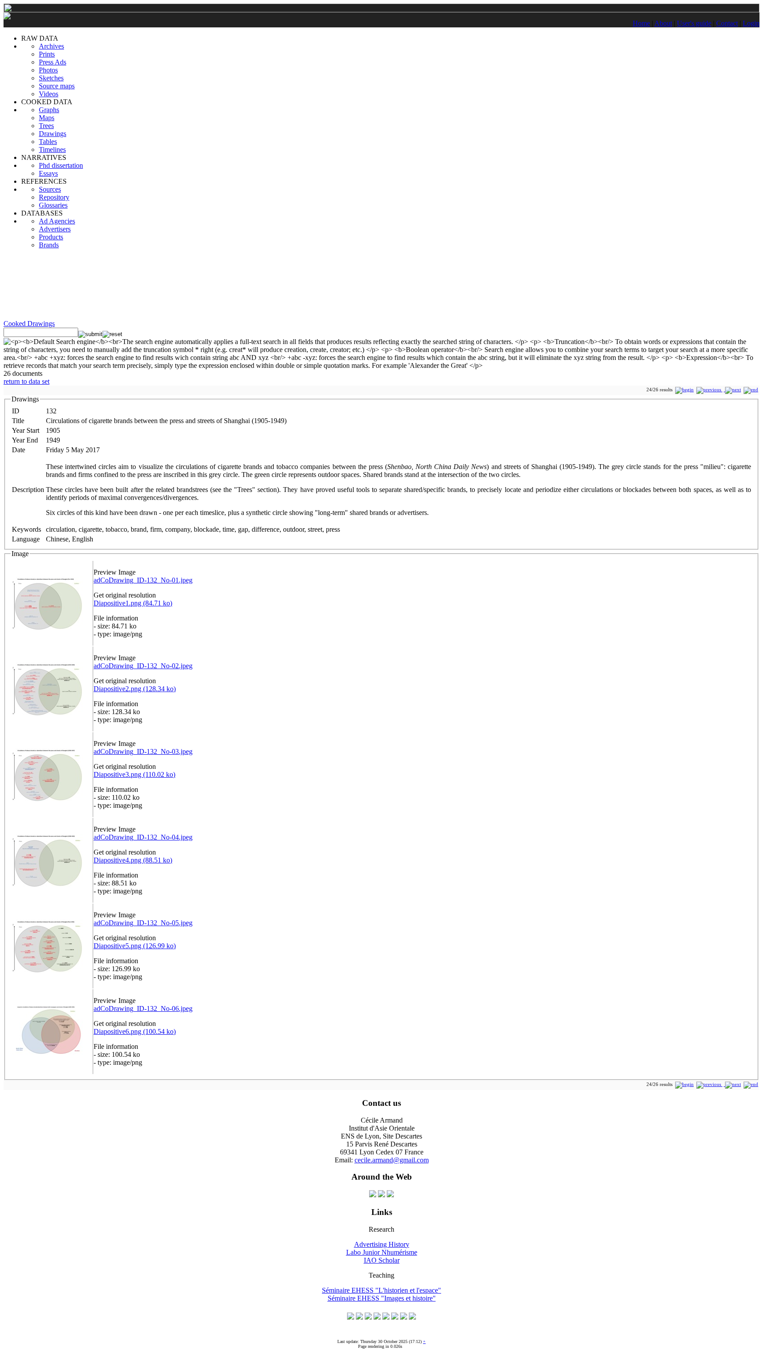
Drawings (52, 133)
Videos (48, 94)
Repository (54, 197)
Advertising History (381, 1244)
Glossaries (53, 205)
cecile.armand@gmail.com (392, 1160)
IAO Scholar (382, 1260)
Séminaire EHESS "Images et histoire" (382, 1298)
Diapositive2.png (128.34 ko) (135, 688)
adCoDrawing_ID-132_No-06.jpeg (143, 1008)
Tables (48, 141)
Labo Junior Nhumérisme (381, 1252)
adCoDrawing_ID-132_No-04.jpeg (143, 837)
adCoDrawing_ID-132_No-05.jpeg (143, 923)
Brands (49, 245)
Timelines (52, 149)
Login (751, 23)
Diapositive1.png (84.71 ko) (133, 603)
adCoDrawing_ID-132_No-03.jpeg (143, 751)
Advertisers (55, 229)
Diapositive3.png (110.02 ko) (134, 774)
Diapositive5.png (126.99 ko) (135, 946)
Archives (51, 46)
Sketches (51, 78)
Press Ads (52, 62)
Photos (48, 70)
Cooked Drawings (29, 323)
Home (641, 23)
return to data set (26, 381)
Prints (47, 54)
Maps (46, 117)
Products (51, 237)
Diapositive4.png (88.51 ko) (133, 860)
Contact (727, 23)
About (663, 23)
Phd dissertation (61, 165)
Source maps (57, 86)
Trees (46, 125)
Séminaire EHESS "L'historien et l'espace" (381, 1290)
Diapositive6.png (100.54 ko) (135, 1031)
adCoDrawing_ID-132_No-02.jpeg (143, 666)
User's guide (694, 23)
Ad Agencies (57, 221)
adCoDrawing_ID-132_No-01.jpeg (143, 580)
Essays (48, 173)
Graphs (49, 110)
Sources (50, 189)
